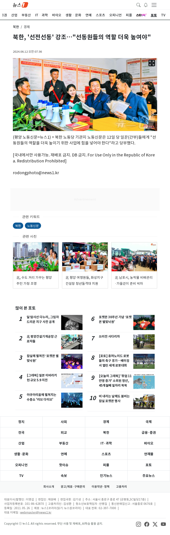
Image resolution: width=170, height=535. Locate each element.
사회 (64, 422)
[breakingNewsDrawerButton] (146, 4)
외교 (64, 432)
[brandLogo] (20, 4)
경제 (106, 422)
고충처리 (121, 487)
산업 (21, 443)
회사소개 (48, 487)
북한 (18, 225)
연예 (64, 454)
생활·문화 (21, 454)
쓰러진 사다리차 (109, 336)
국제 (149, 422)
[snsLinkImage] (138, 524)
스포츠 (106, 454)
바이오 (148, 443)
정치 (21, 422)
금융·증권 (149, 432)
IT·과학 (106, 443)
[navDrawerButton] (154, 4)
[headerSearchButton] (138, 4)
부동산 (63, 443)
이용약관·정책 (100, 487)
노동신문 (33, 225)
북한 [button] (16, 27)
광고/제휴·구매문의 (73, 487)
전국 (21, 432)
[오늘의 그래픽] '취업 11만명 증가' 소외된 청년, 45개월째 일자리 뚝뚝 (115, 380)
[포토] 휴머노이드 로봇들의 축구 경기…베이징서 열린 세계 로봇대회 (114, 360)
